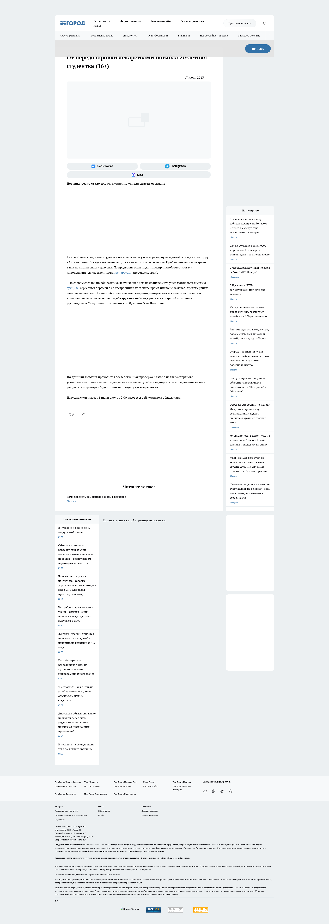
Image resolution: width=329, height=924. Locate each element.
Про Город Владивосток (95, 794)
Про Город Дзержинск (65, 794)
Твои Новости (91, 782)
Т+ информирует (157, 35)
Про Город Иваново (182, 782)
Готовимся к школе (101, 35)
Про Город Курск (92, 786)
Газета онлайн (161, 21)
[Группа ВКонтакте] (102, 166)
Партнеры (60, 819)
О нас (100, 806)
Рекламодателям (192, 21)
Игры (97, 25)
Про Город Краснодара (125, 794)
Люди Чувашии (130, 21)
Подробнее (145, 869)
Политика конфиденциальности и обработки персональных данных (87, 874)
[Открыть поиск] (264, 23)
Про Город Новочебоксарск (68, 782)
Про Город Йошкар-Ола (125, 782)
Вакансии (184, 35)
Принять (258, 48)
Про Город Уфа (150, 786)
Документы (130, 35)
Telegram (59, 806)
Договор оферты (150, 811)
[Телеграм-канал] (175, 166)
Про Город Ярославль (65, 786)
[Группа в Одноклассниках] (213, 791)
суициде (73, 288)
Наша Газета (149, 782)
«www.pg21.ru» (78, 826)
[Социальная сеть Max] (139, 174)
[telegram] (83, 414)
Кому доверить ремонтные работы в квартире (96, 498)
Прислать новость (239, 23)
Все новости (102, 21)
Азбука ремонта (70, 35)
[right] (270, 35)
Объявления (104, 811)
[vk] (72, 414)
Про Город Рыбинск (123, 786)
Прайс (101, 815)
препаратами (122, 272)
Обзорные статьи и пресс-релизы (71, 815)
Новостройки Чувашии (214, 35)
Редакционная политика (66, 811)
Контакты (146, 806)
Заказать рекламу (249, 35)
